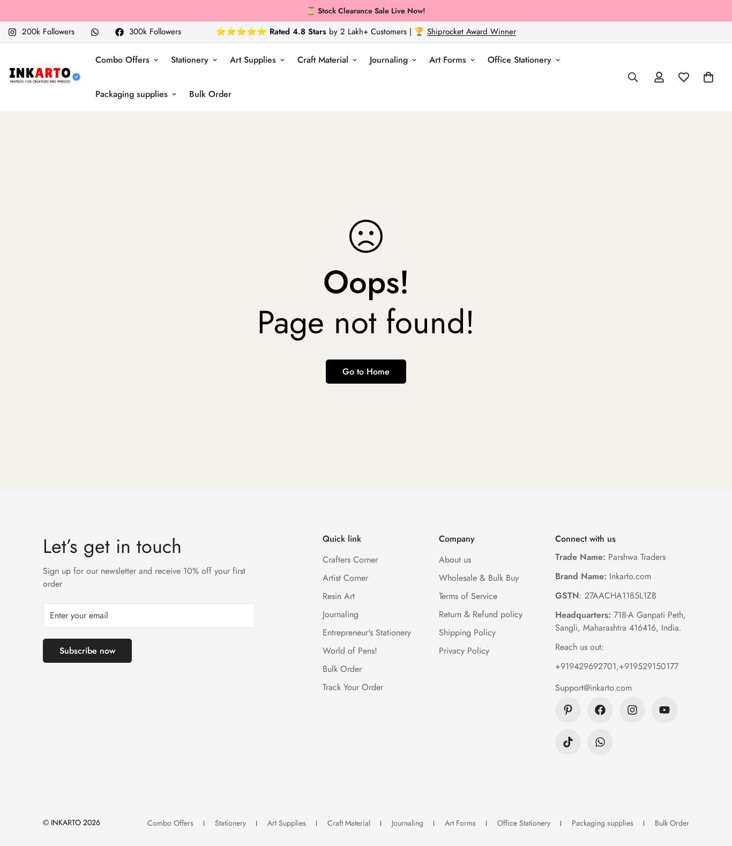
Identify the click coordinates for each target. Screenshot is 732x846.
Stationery (189, 60)
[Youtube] (664, 710)
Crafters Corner (350, 559)
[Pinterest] (568, 710)
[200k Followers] (632, 710)
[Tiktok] (568, 742)
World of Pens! (350, 651)
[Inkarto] (44, 77)
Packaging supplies (131, 94)
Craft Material (322, 60)
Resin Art (339, 596)
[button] (708, 77)
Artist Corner (345, 578)
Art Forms (447, 60)
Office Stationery (519, 60)
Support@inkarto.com (593, 688)
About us (455, 559)
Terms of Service (468, 596)
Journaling (389, 60)
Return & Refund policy (480, 614)
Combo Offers (122, 60)
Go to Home (366, 371)
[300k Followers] (600, 710)
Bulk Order (210, 94)
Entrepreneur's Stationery (367, 632)
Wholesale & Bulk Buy (479, 578)
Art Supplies (253, 60)
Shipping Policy (467, 632)
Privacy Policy (464, 651)
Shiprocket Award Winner (471, 32)
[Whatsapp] (95, 32)
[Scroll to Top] (711, 787)
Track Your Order (353, 687)
